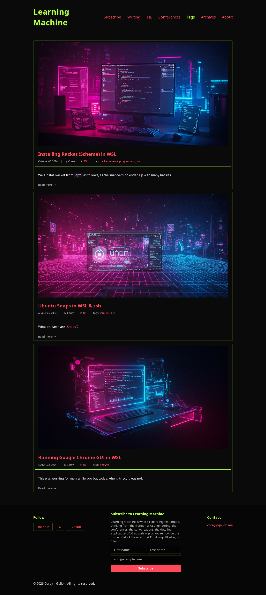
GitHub (75, 527)
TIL (149, 17)
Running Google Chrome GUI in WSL (79, 457)
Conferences (169, 17)
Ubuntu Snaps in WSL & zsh (69, 305)
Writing (133, 17)
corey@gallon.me (220, 525)
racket (104, 161)
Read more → (47, 185)
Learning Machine (51, 17)
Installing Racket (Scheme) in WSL (77, 154)
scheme (113, 161)
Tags (191, 17)
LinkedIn (43, 527)
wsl (138, 161)
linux (102, 313)
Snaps (71, 327)
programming (127, 161)
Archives (208, 17)
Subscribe (112, 17)
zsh (113, 313)
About (227, 17)
